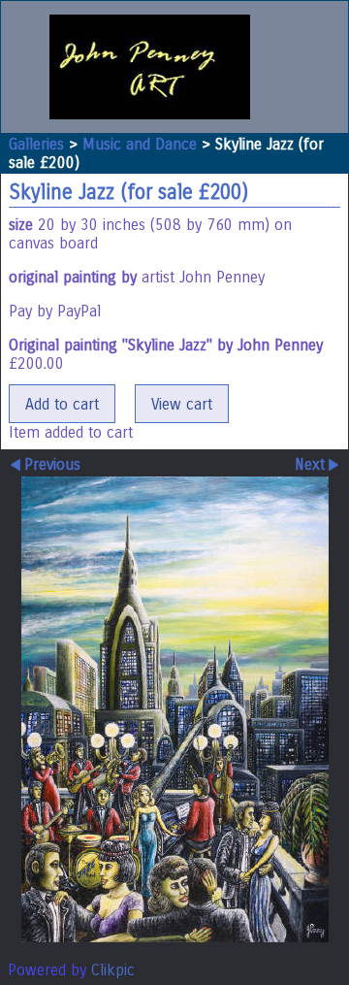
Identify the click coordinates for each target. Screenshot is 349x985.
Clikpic (113, 970)
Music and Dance (139, 144)
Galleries (36, 144)
